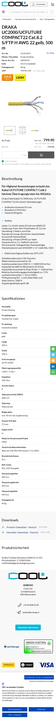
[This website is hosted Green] (38, 646)
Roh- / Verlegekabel (47, 19)
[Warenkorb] (52, 4)
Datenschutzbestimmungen (41, 681)
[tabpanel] (28, 104)
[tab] (10, 130)
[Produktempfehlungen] (53, 355)
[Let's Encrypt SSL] (11, 646)
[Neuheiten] (53, 349)
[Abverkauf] (53, 360)
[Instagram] (53, 372)
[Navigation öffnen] (3, 11)
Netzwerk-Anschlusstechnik (25, 19)
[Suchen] (52, 12)
